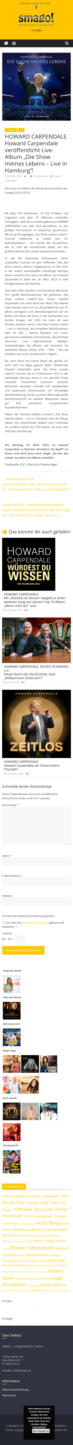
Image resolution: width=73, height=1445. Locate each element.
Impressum (9, 1395)
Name (7, 855)
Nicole (30, 1271)
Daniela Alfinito (21, 1235)
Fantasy (5, 1249)
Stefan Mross (53, 1285)
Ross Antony (23, 1278)
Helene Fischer (37, 1255)
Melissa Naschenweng (55, 1265)
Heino (20, 1255)
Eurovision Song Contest (47, 1241)
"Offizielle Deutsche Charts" (41, 1209)
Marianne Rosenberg (14, 1265)
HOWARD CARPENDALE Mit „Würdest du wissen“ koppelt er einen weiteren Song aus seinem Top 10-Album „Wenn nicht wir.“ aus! (35, 600)
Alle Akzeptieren (41, 1430)
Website (7, 896)
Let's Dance (39, 1261)
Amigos (60, 1216)
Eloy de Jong (21, 1241)
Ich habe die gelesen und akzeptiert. (33, 924)
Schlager (11, 130)
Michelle (22, 1271)
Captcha (7, 933)
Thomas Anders (10, 1290)
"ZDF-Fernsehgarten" (38, 1216)
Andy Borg (47, 1222)
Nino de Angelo (41, 1271)
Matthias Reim (35, 1265)
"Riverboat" (12, 1215)
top (21, 130)
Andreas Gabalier (27, 1223)
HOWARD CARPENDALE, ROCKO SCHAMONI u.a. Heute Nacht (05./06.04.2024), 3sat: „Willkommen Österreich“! (36, 672)
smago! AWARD (41, 1278)
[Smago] (6, 43)
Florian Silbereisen (32, 1247)
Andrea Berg (10, 1223)
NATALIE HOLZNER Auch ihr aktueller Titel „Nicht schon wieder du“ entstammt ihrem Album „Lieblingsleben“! (36, 484)
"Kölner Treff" (38, 1202)
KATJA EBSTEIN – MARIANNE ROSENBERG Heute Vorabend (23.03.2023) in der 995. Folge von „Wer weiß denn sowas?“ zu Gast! (36, 510)
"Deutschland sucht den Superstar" (31, 1196)
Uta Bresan (24, 1290)
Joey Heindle (24, 1261)
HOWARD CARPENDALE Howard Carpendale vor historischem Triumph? (32, 765)
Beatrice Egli (42, 1229)
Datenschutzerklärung (35, 922)
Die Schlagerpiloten (42, 1235)
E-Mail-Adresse (12, 875)
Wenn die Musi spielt (59, 1290)
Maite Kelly (57, 1260)
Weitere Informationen (40, 1426)
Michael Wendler (10, 1271)
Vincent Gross (39, 1290)
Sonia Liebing (33, 1285)
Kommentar (10, 805)
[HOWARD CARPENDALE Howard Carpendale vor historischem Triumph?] (36, 692)
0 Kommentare (40, 176)
